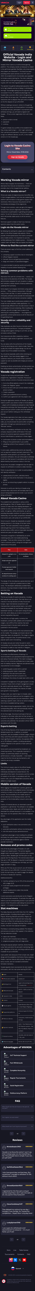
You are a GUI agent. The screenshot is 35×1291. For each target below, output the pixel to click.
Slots (8, 1250)
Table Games (23, 1250)
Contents (20, 1254)
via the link (29, 985)
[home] (5, 2)
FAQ (28, 1254)
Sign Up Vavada (17, 157)
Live (14, 1250)
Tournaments (9, 1254)
